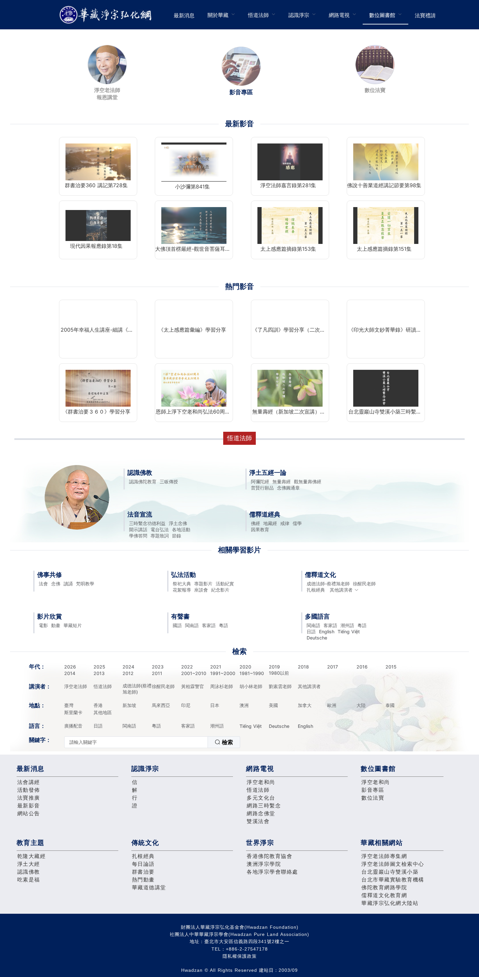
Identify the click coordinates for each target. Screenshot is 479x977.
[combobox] (152, 742)
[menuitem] (184, 14)
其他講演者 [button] (341, 590)
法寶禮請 (425, 15)
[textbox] (136, 742)
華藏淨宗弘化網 (107, 15)
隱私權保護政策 (240, 956)
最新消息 (184, 15)
